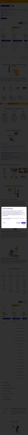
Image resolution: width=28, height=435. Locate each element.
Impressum (24, 224)
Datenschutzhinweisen (5, 214)
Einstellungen (16, 212)
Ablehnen (4, 215)
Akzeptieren (8, 218)
